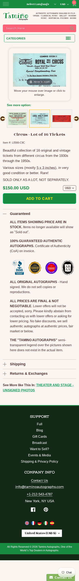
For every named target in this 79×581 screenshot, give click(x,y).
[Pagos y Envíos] (52, 524)
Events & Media (39, 455)
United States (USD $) (40, 533)
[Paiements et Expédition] (34, 524)
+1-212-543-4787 (39, 494)
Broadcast (39, 442)
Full (39, 424)
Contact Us (39, 480)
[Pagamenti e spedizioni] (46, 524)
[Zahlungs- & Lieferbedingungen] (40, 524)
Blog (39, 430)
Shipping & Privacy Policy (39, 461)
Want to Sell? (39, 449)
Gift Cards (39, 436)
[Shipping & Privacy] (27, 524)
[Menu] (6, 4)
